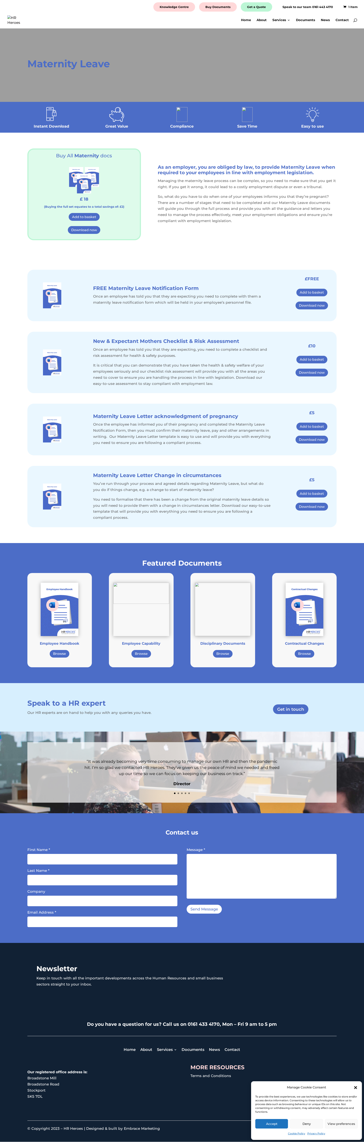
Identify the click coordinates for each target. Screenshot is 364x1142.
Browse (59, 654)
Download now (84, 230)
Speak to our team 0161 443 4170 (307, 7)
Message (196, 850)
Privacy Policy (316, 1133)
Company (36, 891)
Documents (305, 20)
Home (246, 20)
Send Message (204, 909)
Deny (306, 1124)
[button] (355, 1087)
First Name (38, 850)
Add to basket (84, 217)
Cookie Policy (296, 1133)
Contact (342, 20)
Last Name (38, 870)
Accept (271, 1124)
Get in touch (290, 709)
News (325, 20)
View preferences (341, 1124)
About (262, 20)
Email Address (41, 912)
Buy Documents (217, 7)
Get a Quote (256, 7)
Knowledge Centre (174, 7)
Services (279, 20)
